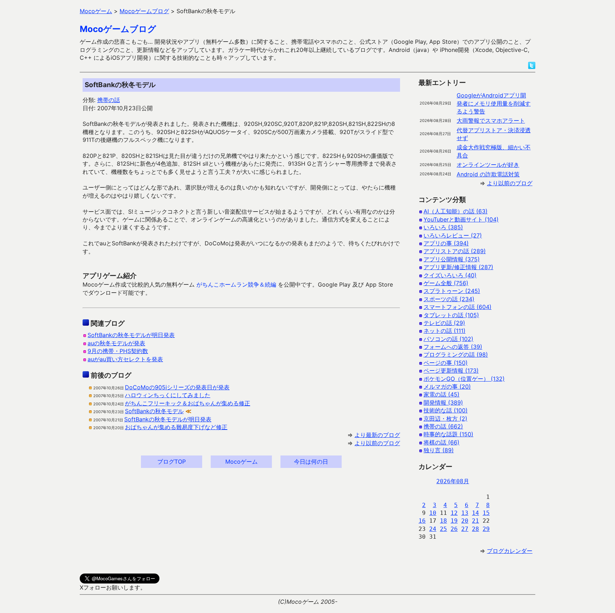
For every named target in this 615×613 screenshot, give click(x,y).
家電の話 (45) (441, 394)
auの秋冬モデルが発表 (116, 343)
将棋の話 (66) (441, 442)
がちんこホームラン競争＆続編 (236, 284)
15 (486, 513)
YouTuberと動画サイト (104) (461, 219)
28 (475, 529)
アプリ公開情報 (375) (452, 259)
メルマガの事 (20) (447, 386)
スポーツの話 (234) (449, 299)
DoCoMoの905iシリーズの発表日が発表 (177, 387)
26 (454, 529)
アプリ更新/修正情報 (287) (458, 267)
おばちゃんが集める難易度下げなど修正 (176, 427)
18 (443, 520)
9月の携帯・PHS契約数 (118, 351)
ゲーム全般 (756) (446, 283)
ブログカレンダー (509, 550)
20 (464, 520)
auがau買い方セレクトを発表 (125, 359)
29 (486, 529)
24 (432, 529)
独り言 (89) (439, 450)
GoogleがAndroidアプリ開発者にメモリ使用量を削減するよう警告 (494, 103)
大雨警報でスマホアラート (491, 120)
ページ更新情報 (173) (451, 370)
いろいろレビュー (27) (453, 235)
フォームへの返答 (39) (453, 346)
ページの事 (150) (446, 362)
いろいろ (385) (443, 227)
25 (443, 529)
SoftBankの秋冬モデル (154, 411)
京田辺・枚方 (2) (445, 418)
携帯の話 (108, 99)
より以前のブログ (377, 443)
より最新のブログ (377, 434)
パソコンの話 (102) (448, 338)
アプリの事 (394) (446, 243)
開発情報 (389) (443, 402)
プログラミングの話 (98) (456, 354)
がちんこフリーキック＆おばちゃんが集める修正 (187, 403)
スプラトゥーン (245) (452, 290)
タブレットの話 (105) (451, 315)
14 (475, 513)
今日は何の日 (311, 461)
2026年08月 (452, 481)
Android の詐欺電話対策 (488, 174)
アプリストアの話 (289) (455, 251)
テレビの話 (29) (444, 322)
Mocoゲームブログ (118, 29)
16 (422, 520)
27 (464, 529)
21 (475, 520)
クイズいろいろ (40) (450, 275)
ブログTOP (171, 461)
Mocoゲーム (241, 461)
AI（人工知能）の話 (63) (456, 211)
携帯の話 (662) (443, 426)
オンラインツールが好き (488, 164)
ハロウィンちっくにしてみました (167, 395)
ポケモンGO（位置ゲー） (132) (464, 378)
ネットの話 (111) (445, 330)
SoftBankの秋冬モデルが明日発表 (131, 335)
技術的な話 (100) (446, 410)
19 (454, 520)
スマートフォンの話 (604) (458, 306)
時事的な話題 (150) (448, 434)
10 (432, 513)
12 (454, 513)
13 (464, 513)
